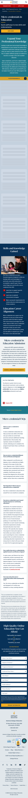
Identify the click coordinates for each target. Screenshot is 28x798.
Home (3, 9)
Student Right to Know (16, 410)
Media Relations (19, 750)
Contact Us (14, 730)
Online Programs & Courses (12, 9)
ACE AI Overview (14, 788)
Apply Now (21, 6)
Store (18, 747)
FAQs (23, 747)
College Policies (14, 758)
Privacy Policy (6, 785)
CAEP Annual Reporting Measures (14, 755)
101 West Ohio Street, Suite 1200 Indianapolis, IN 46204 (14, 724)
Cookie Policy (22, 785)
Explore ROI (9, 403)
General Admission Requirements (14, 369)
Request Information (14, 705)
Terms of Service (14, 785)
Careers (7, 750)
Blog (12, 750)
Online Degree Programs (9, 747)
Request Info (7, 6)
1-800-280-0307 (14, 727)
